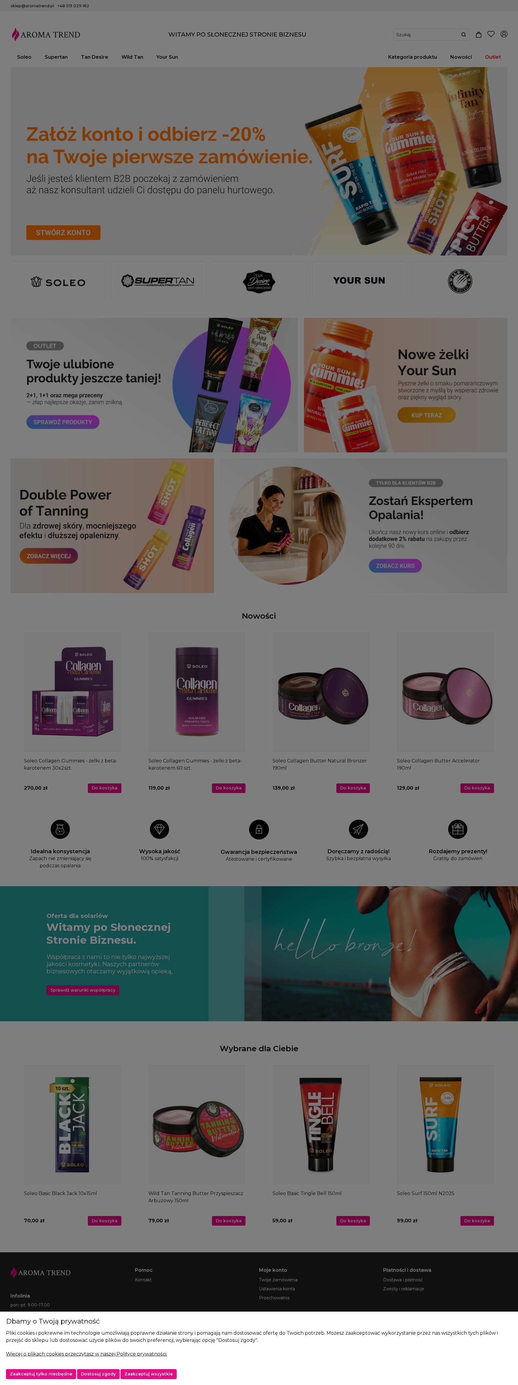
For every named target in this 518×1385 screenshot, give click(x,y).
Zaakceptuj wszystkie (148, 1374)
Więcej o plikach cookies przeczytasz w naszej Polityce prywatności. (86, 1354)
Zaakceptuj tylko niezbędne (41, 1374)
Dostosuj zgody (98, 1374)
